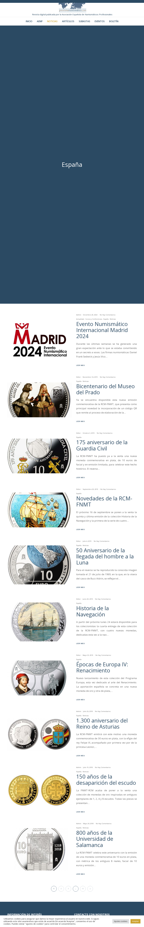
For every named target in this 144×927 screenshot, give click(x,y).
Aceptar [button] (135, 921)
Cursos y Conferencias (93, 319)
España (106, 319)
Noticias (113, 319)
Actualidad (80, 319)
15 (83, 888)
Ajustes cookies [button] (120, 921)
